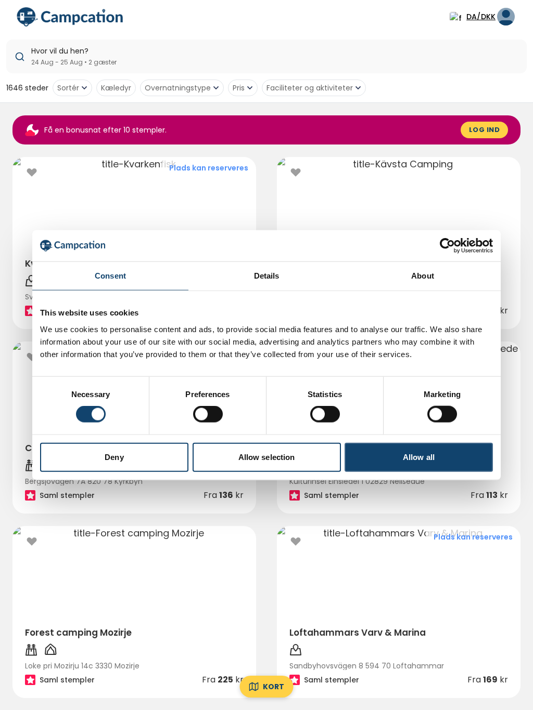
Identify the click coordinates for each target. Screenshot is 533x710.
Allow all (419, 456)
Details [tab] (267, 275)
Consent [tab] (110, 275)
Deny (114, 456)
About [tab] (422, 275)
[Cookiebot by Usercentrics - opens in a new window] (447, 246)
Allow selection (266, 456)
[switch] (208, 414)
